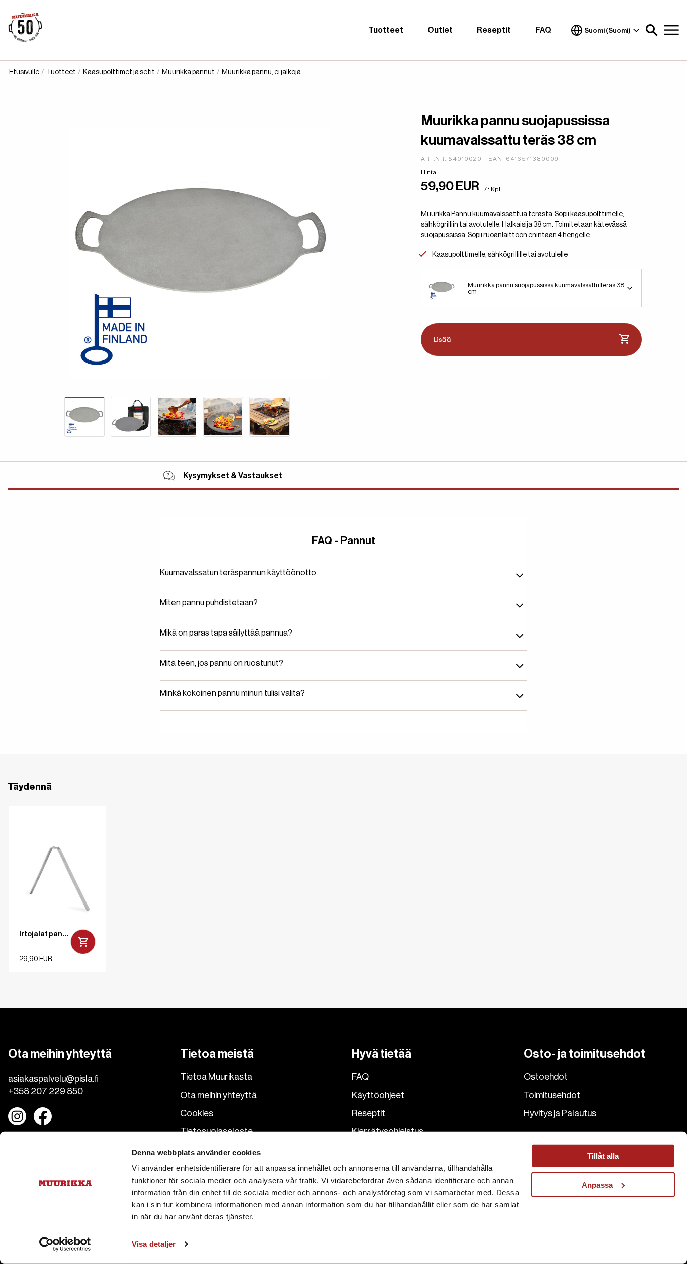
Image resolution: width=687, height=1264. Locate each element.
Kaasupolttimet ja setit (119, 72)
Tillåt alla (603, 1156)
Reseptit (494, 30)
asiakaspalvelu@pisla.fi (53, 1079)
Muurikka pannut (188, 72)
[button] (652, 30)
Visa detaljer (154, 1244)
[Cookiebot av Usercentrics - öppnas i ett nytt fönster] (65, 1244)
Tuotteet (385, 30)
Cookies (196, 1113)
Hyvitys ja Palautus (560, 1113)
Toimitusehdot (552, 1095)
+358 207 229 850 (45, 1091)
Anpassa (597, 1184)
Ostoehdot (546, 1076)
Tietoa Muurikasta (216, 1076)
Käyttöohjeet (378, 1095)
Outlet (440, 30)
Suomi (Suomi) (607, 30)
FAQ (543, 30)
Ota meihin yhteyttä (218, 1095)
